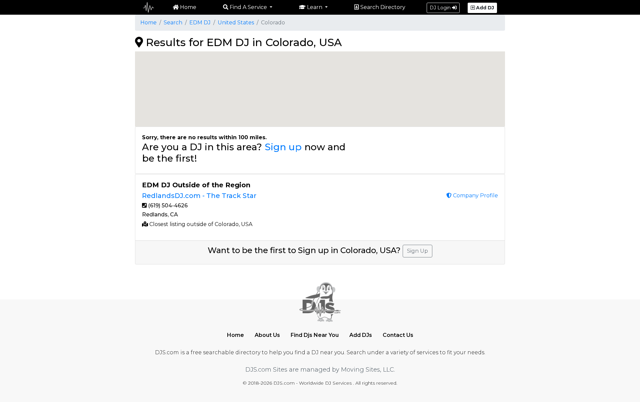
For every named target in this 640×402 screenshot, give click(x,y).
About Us (267, 335)
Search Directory (382, 7)
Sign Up (417, 251)
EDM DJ (200, 22)
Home (187, 7)
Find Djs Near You (315, 335)
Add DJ (484, 8)
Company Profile (475, 195)
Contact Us (398, 335)
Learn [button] (315, 7)
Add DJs (360, 335)
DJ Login (441, 8)
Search (173, 22)
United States (236, 22)
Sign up (283, 147)
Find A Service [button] (248, 7)
